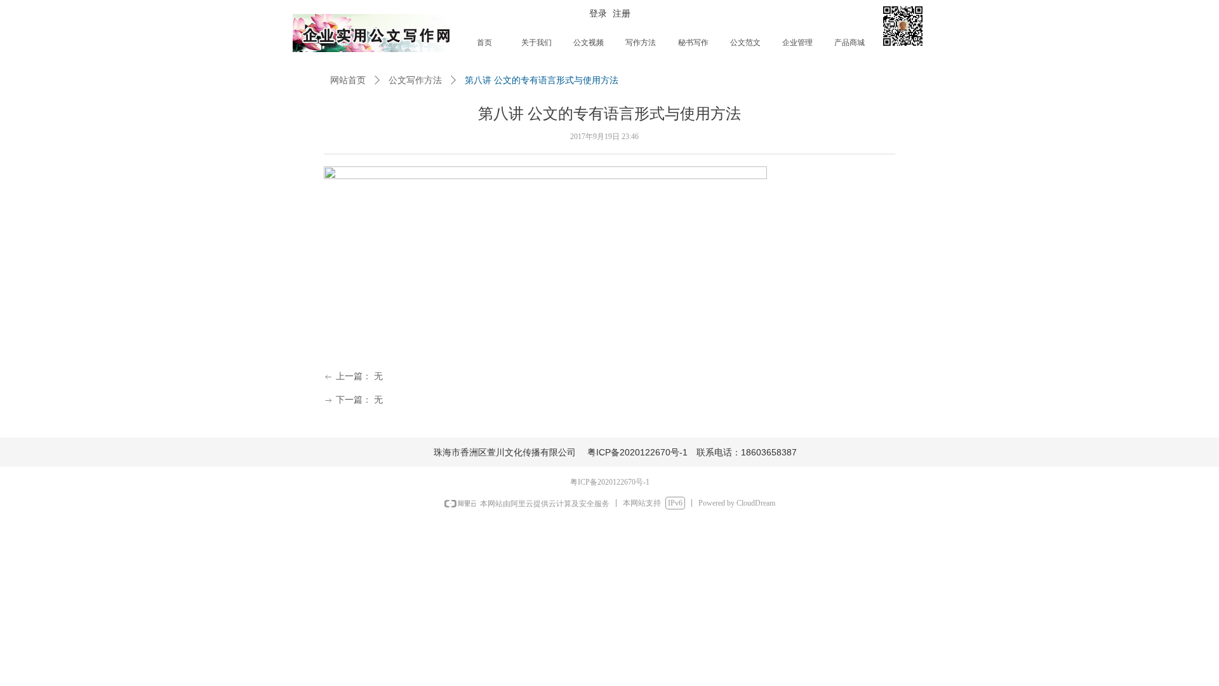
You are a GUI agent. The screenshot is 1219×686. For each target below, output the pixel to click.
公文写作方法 (415, 80)
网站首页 (348, 80)
